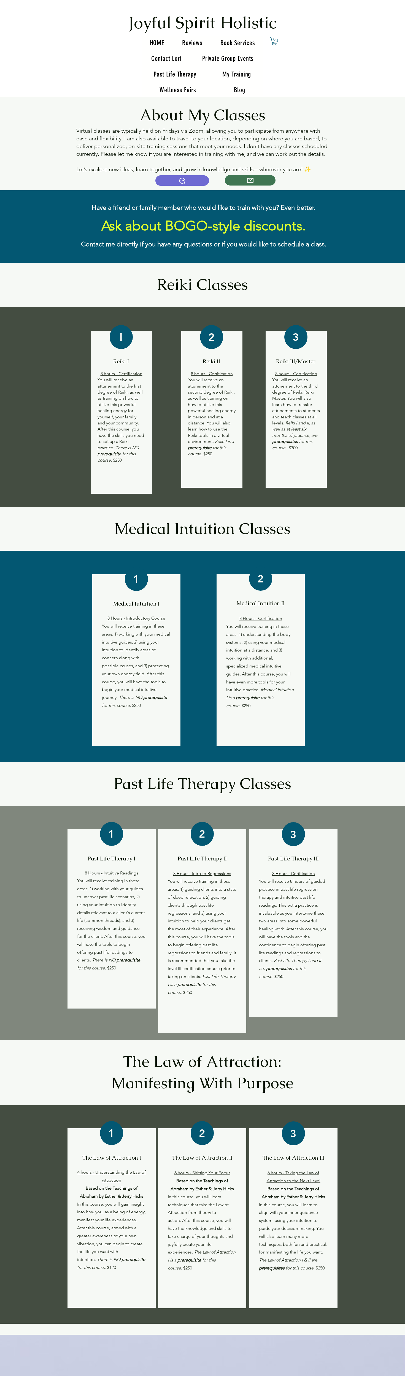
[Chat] (182, 180)
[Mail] (250, 180)
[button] (274, 41)
